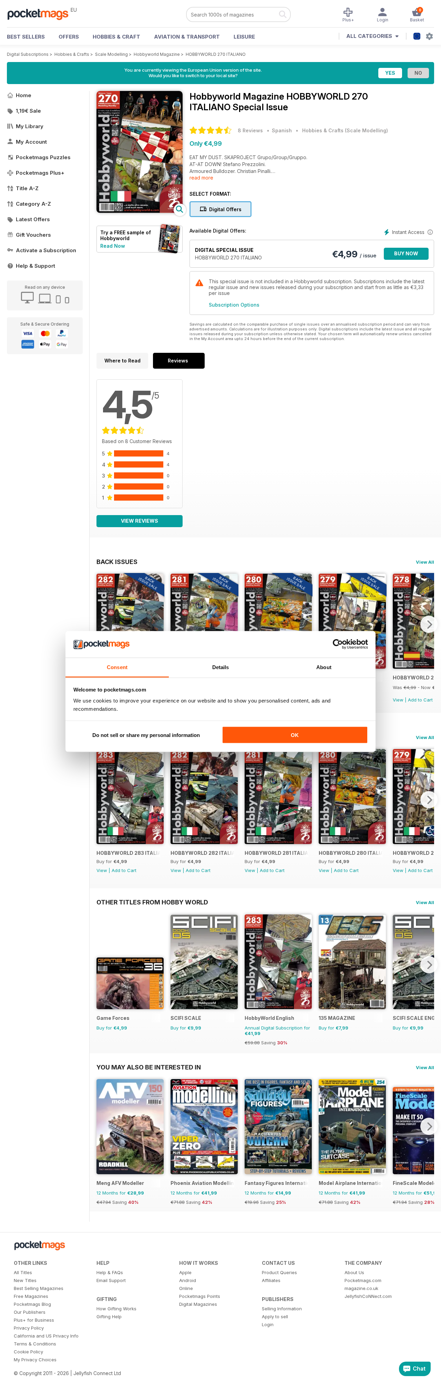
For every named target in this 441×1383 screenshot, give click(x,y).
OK (295, 735)
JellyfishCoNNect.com (368, 1296)
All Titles (23, 1272)
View (398, 700)
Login (268, 1324)
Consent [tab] (117, 667)
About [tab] (323, 667)
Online (186, 1288)
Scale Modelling (111, 54)
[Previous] (101, 624)
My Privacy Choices (35, 1359)
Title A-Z (27, 188)
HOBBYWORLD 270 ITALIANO (216, 54)
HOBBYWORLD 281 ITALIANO (276, 853)
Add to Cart (420, 700)
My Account (31, 142)
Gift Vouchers (33, 235)
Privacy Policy (29, 1328)
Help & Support (35, 266)
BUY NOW (406, 253)
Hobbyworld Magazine (157, 54)
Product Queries (279, 1272)
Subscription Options (234, 305)
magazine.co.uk (361, 1288)
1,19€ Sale (28, 110)
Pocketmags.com (363, 1280)
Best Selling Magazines (38, 1288)
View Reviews (139, 521)
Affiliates (271, 1280)
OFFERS (69, 36)
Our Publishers (29, 1312)
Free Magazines (31, 1296)
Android (187, 1280)
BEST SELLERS (26, 36)
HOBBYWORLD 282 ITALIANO (202, 853)
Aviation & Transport (187, 36)
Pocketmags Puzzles (43, 157)
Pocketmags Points (199, 1296)
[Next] (429, 624)
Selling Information (282, 1308)
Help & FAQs (109, 1272)
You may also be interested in (148, 1067)
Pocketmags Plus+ (40, 173)
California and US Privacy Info (46, 1336)
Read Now (112, 246)
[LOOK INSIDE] (139, 211)
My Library (29, 126)
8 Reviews (250, 130)
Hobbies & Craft (116, 36)
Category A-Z (33, 204)
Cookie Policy (28, 1351)
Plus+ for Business (34, 1320)
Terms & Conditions (35, 1343)
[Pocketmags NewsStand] (41, 14)
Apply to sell (275, 1316)
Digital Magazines (198, 1304)
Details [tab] (220, 667)
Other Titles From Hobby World (152, 902)
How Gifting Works (116, 1308)
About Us (354, 1272)
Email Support (111, 1280)
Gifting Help (109, 1316)
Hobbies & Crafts (71, 54)
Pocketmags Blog (32, 1304)
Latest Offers (33, 219)
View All (425, 562)
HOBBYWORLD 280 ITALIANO (350, 853)
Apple (185, 1272)
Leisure (244, 36)
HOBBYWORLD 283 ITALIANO (128, 853)
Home (23, 95)
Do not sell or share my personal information (146, 735)
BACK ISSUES (116, 561)
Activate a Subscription (46, 250)
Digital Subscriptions (28, 54)
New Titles (25, 1280)
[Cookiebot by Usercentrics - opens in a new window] (338, 644)
